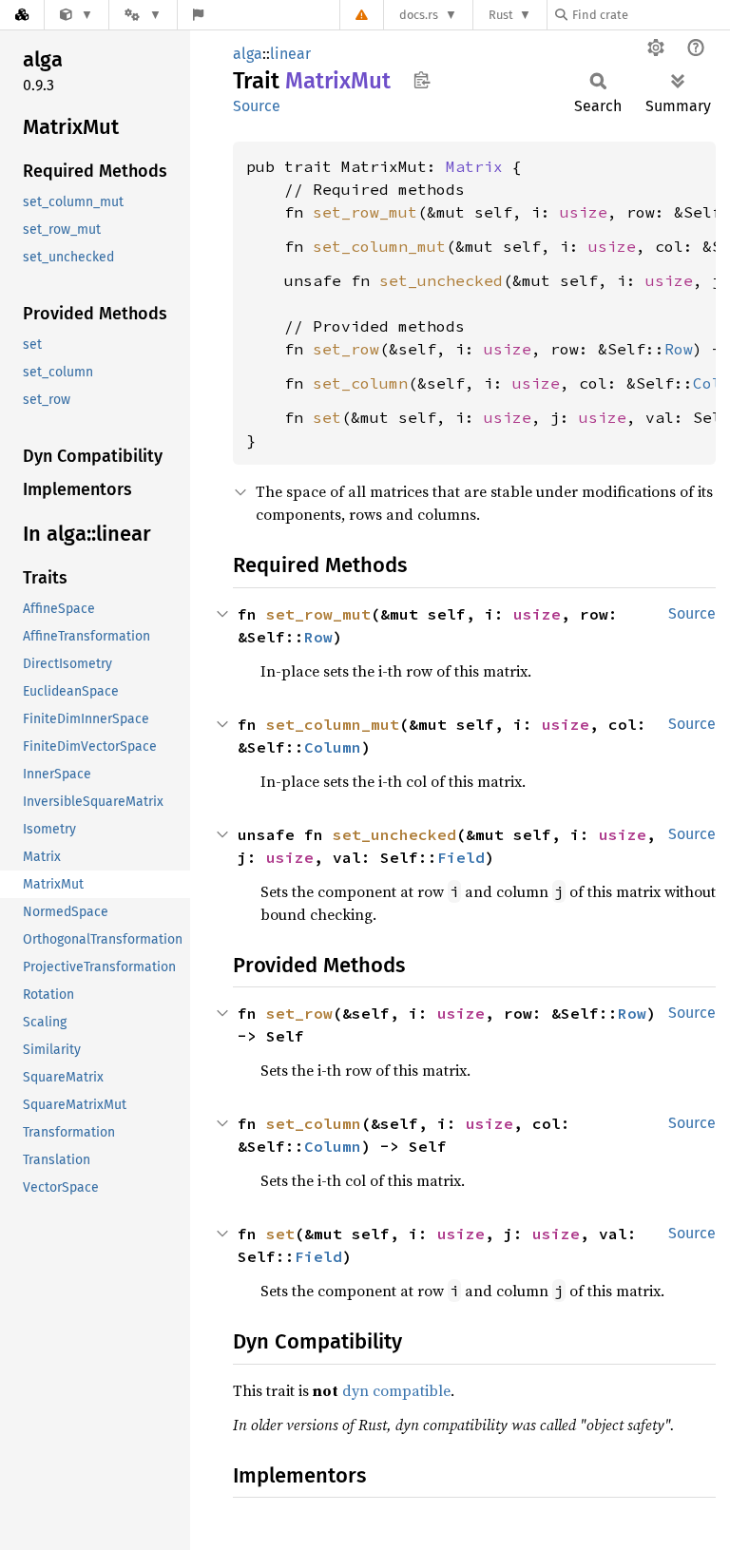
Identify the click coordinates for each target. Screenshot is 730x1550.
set (327, 417)
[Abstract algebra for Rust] (76, 14)
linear (290, 54)
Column (332, 746)
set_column (360, 382)
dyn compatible (396, 1390)
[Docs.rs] (22, 14)
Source (256, 106)
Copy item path (421, 80)
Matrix (474, 166)
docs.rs (418, 15)
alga (247, 54)
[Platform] (142, 14)
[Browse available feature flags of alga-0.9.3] (198, 14)
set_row (346, 348)
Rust (501, 15)
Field (461, 857)
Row (678, 348)
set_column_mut (379, 246)
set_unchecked (441, 280)
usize (583, 211)
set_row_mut (365, 211)
